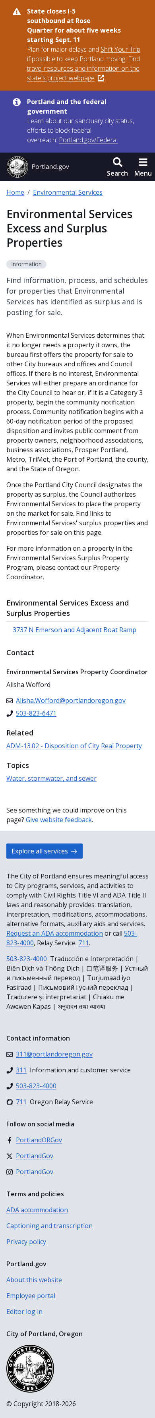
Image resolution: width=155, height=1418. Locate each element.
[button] (117, 167)
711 (83, 942)
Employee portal (30, 1295)
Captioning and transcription (49, 1225)
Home (15, 192)
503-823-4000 (26, 958)
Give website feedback (59, 819)
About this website (34, 1279)
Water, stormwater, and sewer (51, 778)
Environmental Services (68, 192)
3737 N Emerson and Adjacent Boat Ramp (74, 629)
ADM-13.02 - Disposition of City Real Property (74, 745)
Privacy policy (26, 1241)
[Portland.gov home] (37, 167)
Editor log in (24, 1311)
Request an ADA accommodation (54, 933)
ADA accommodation (37, 1209)
